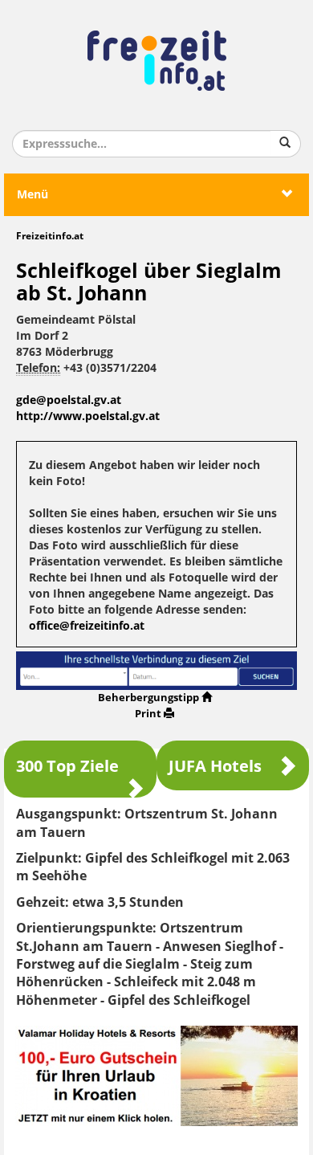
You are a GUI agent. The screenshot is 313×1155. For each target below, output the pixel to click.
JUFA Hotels (215, 766)
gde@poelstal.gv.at (68, 400)
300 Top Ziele (67, 766)
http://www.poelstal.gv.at (88, 416)
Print (148, 714)
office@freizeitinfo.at (86, 626)
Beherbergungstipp (148, 698)
